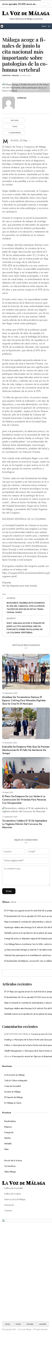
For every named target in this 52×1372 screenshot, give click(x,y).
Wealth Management (13, 1050)
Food (7, 1324)
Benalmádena (10, 1121)
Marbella (8, 1143)
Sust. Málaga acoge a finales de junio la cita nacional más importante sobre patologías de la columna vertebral (25, 628)
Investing (7, 1039)
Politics (7, 1045)
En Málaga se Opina (12, 1102)
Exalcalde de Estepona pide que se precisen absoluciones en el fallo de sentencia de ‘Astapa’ (26, 750)
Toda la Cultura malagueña (15, 1080)
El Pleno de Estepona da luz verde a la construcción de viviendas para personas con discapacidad (24, 800)
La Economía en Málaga (14, 1074)
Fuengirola (8, 1132)
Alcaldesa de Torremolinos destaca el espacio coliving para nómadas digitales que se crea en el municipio (23, 700)
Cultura (29, 1324)
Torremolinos (9, 1166)
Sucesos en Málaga (12, 1091)
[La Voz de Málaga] (3, 26)
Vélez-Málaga (10, 1171)
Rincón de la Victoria (13, 1160)
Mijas (6, 1149)
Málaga (15, 75)
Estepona (8, 1126)
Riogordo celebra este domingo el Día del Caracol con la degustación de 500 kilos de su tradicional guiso (26, 607)
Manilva (7, 1138)
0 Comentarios (14, 133)
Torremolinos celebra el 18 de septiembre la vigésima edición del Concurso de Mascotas (24, 824)
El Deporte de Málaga (13, 1097)
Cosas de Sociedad (12, 1086)
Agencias (6, 75)
